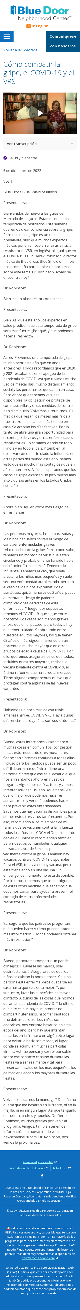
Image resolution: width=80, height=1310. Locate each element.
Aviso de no (27, 1168)
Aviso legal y (38, 1162)
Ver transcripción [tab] (22, 143)
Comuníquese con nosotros (63, 41)
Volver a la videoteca (20, 50)
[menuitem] (7, 36)
